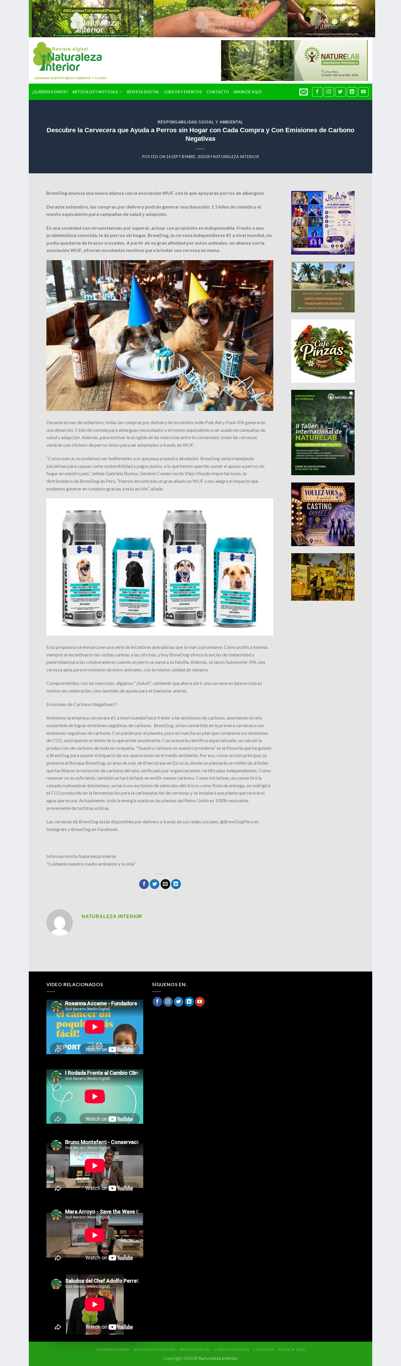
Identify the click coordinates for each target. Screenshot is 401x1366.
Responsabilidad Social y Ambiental (200, 122)
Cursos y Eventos (183, 91)
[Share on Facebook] (144, 884)
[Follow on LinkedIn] (352, 92)
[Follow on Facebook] (317, 92)
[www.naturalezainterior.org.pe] (65, 60)
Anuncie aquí (247, 91)
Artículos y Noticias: (95, 91)
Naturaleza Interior (236, 156)
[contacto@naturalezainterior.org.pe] (304, 92)
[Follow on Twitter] (340, 92)
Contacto (217, 91)
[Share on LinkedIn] (176, 884)
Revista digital (143, 91)
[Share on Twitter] (154, 884)
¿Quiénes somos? (50, 91)
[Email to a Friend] (165, 884)
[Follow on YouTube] (363, 92)
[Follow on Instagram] (329, 92)
